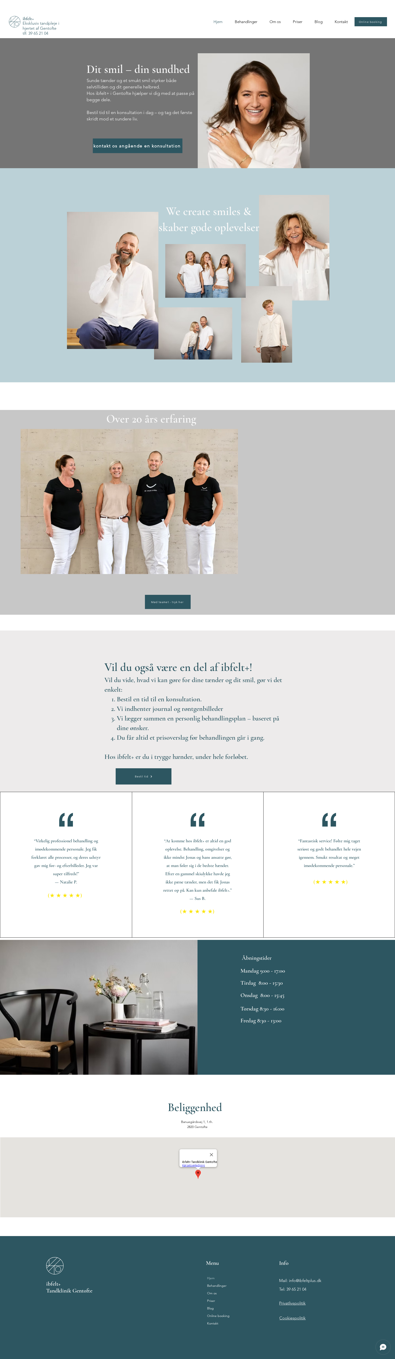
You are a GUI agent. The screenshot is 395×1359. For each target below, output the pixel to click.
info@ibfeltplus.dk (305, 1280)
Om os (212, 1293)
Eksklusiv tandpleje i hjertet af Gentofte (41, 26)
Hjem (211, 1278)
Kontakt (212, 1323)
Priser (211, 1301)
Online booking (218, 1316)
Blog (210, 1308)
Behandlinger (217, 1286)
